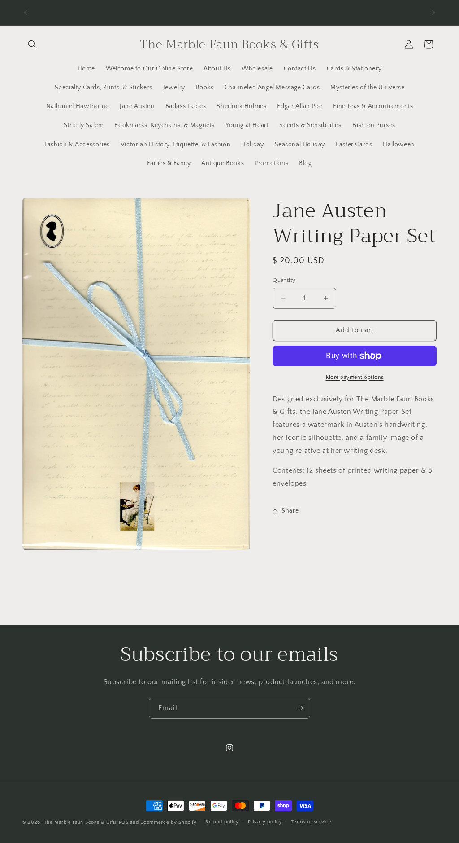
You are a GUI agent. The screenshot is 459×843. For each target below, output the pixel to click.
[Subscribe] (300, 708)
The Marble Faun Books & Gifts (80, 822)
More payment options (355, 377)
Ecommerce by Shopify (168, 822)
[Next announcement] (433, 12)
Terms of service (311, 822)
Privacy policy (265, 822)
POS (124, 822)
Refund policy (222, 822)
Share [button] (290, 510)
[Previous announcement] (25, 12)
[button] (32, 44)
